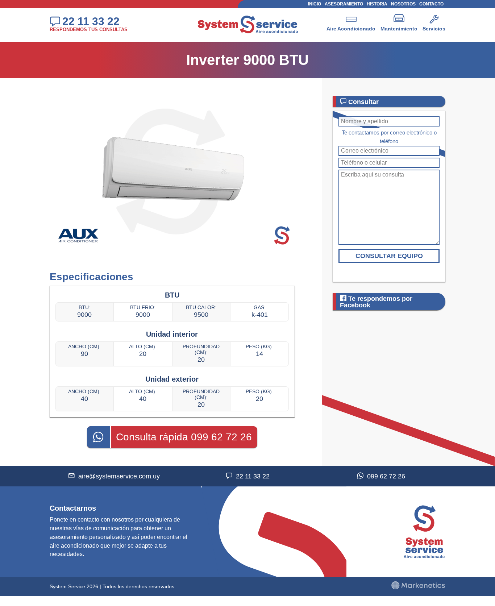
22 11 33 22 (91, 20)
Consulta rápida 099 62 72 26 (184, 437)
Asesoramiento (344, 4)
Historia (377, 4)
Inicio (314, 4)
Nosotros (403, 4)
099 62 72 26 (386, 476)
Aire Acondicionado (350, 29)
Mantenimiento (398, 29)
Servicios (434, 29)
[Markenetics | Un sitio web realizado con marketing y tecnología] (418, 588)
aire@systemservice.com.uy (119, 476)
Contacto (431, 4)
